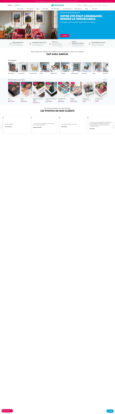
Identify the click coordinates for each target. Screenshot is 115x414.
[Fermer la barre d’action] (106, 1)
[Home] (57, 5)
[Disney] (87, 8)
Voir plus (105, 79)
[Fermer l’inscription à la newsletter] (11, 410)
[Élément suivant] (108, 68)
